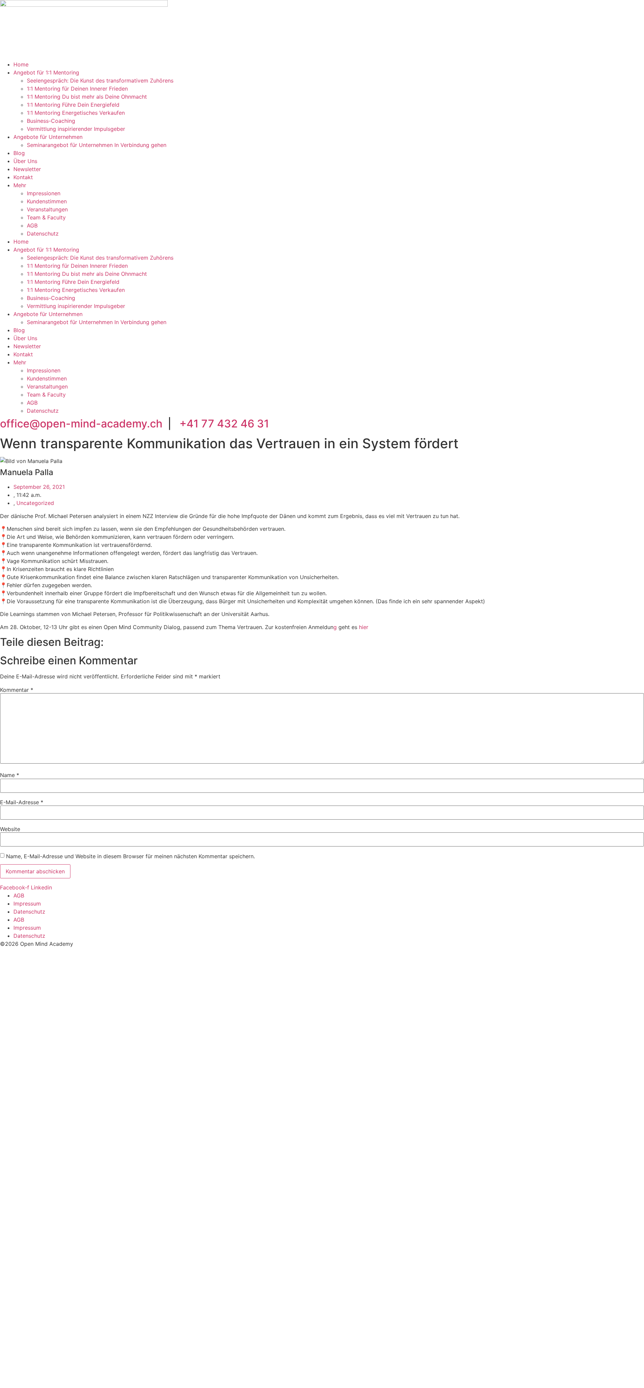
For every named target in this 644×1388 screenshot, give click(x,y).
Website (10, 829)
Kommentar (16, 689)
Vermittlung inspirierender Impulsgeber (76, 128)
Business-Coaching (51, 120)
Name (9, 775)
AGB (32, 225)
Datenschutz (43, 233)
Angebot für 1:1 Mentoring (46, 72)
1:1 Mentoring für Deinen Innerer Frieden (77, 88)
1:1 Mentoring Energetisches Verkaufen (76, 112)
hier (363, 627)
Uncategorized (35, 503)
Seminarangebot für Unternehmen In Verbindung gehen (96, 145)
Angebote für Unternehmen (48, 137)
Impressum (27, 903)
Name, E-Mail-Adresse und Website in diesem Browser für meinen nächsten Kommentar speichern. (130, 856)
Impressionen (43, 193)
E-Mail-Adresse (21, 802)
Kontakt (23, 177)
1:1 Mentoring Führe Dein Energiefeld (73, 104)
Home (21, 64)
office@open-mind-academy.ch (81, 423)
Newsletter (27, 169)
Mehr (19, 185)
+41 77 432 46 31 (224, 423)
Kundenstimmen (47, 201)
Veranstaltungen (47, 209)
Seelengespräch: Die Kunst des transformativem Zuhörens (100, 80)
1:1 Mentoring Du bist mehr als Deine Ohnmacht (87, 96)
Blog (19, 153)
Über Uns (25, 161)
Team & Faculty (46, 217)
